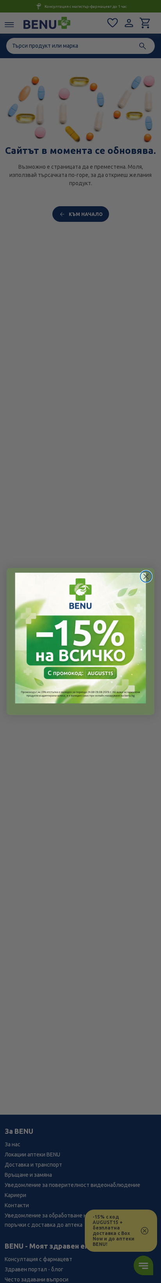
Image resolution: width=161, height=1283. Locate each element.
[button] (80, 638)
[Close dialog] (146, 576)
